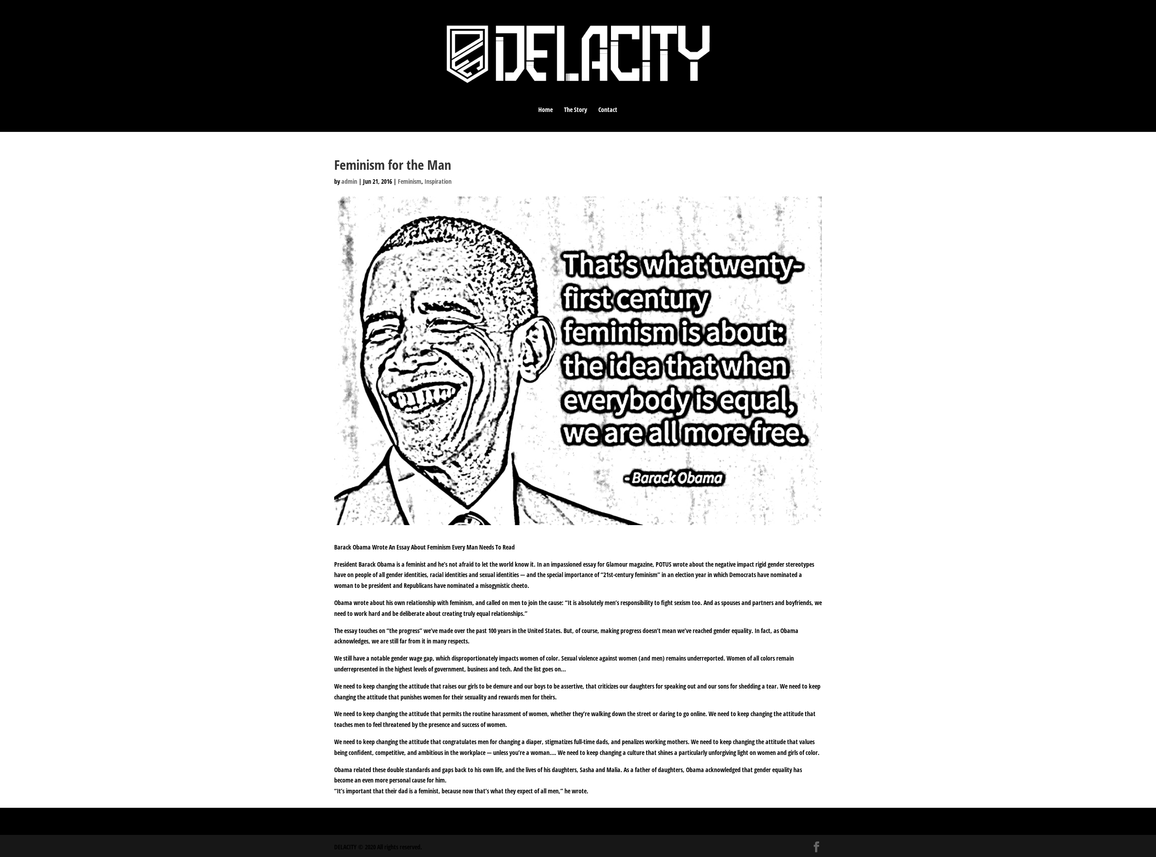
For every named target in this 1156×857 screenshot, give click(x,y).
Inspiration (438, 181)
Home (545, 110)
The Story (575, 110)
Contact (607, 110)
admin (349, 181)
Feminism (409, 181)
